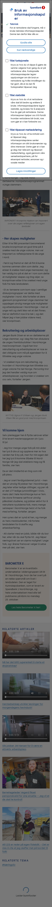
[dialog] (26, 90)
